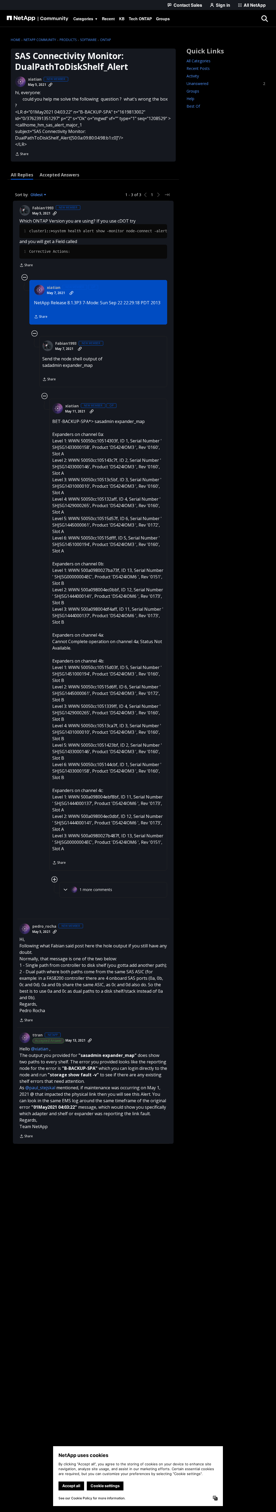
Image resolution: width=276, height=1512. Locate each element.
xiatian (35, 79)
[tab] (22, 174)
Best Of (193, 106)
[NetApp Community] (37, 18)
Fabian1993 (43, 208)
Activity (193, 75)
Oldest (37, 194)
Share (22, 154)
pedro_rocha (44, 926)
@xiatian (39, 1049)
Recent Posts (198, 68)
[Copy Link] (50, 84)
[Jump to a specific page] (167, 194)
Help (190, 98)
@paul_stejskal (40, 1088)
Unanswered (226, 83)
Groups (193, 91)
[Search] (264, 18)
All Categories (199, 60)
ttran (37, 1035)
